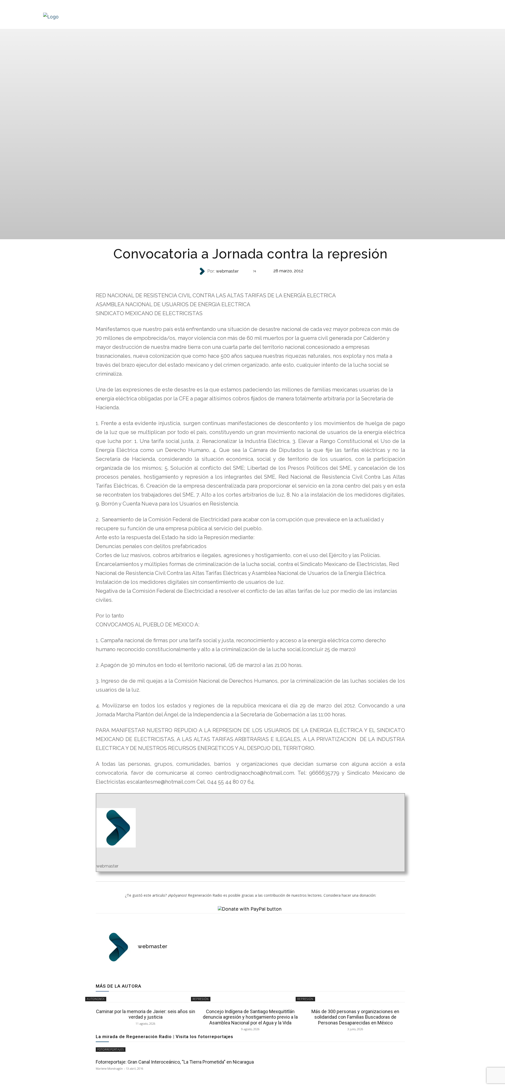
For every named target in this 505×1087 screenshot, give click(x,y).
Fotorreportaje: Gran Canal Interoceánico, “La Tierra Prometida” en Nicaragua (175, 1062)
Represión (201, 999)
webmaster (227, 271)
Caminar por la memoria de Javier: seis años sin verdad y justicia (145, 1014)
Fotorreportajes (110, 1049)
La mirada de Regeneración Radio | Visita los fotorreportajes (164, 1036)
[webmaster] (202, 271)
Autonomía (250, 281)
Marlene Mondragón (109, 1068)
